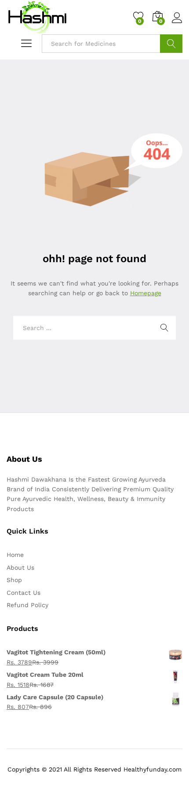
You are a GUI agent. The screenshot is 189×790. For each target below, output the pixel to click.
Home (15, 554)
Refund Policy (27, 604)
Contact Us (23, 592)
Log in (177, 23)
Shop (14, 579)
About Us (20, 567)
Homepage (145, 293)
